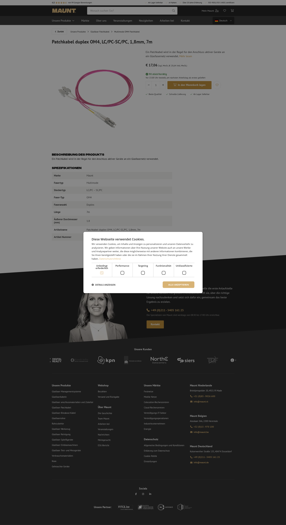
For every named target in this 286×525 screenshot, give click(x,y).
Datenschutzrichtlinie (110, 258)
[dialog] (143, 262)
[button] (103, 284)
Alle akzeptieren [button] (178, 284)
